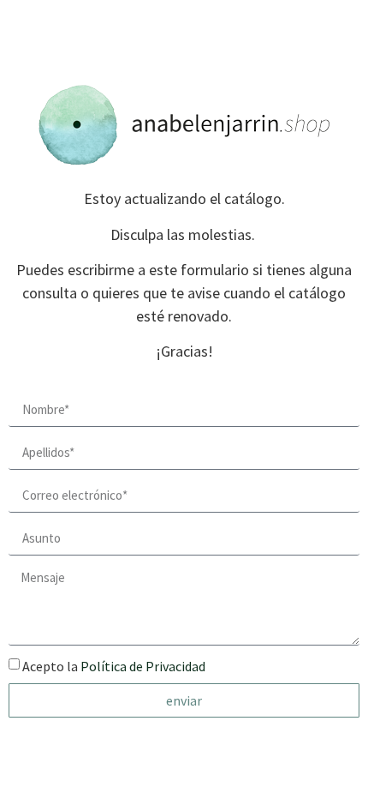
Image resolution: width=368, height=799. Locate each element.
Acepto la (113, 666)
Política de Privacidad (142, 666)
